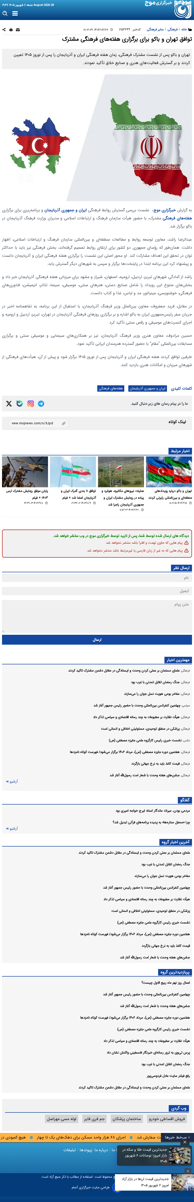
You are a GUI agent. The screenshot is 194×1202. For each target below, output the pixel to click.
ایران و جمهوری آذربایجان (65, 210)
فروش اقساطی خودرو (167, 1119)
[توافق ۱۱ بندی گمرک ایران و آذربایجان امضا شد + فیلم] (73, 471)
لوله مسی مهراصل (61, 1119)
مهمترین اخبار (178, 660)
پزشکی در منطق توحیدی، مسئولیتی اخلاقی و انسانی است (150, 911)
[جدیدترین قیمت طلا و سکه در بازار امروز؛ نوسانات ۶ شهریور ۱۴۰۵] (180, 1155)
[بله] (19, 403)
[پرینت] (11, 30)
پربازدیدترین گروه (175, 972)
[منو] (15, 13)
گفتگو (184, 800)
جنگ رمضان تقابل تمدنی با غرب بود (165, 864)
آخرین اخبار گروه (175, 842)
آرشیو (14, 782)
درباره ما (101, 1150)
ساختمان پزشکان (127, 1119)
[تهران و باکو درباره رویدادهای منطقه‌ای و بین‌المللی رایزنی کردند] (169, 471)
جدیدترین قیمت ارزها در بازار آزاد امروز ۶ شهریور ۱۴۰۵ (145, 1182)
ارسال (97, 640)
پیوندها (85, 1150)
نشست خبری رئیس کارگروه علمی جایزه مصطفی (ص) (153, 922)
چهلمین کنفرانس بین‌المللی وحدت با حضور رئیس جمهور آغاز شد (146, 887)
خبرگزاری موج (165, 210)
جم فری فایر (94, 1119)
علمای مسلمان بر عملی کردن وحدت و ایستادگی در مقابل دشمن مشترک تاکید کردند (134, 852)
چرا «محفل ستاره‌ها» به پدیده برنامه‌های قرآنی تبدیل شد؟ (151, 822)
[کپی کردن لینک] (38, 423)
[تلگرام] (41, 403)
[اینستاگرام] (31, 403)
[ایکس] (9, 404)
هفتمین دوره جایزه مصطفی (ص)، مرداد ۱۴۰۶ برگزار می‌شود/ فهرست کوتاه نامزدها (135, 934)
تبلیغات (70, 1150)
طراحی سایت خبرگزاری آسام (91, 1187)
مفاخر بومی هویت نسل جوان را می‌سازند (162, 876)
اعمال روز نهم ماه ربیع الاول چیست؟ (165, 982)
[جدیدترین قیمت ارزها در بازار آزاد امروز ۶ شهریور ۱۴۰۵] (182, 1182)
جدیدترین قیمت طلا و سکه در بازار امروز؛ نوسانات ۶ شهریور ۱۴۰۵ (145, 1155)
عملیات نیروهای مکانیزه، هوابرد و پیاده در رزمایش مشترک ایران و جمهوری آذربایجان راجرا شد (123, 498)
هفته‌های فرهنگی (177, 218)
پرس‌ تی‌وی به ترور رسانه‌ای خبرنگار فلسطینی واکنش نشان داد (148, 1052)
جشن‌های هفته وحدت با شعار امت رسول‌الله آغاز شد (155, 957)
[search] (5, 13)
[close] (184, 1142)
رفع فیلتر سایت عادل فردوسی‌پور (168, 1076)
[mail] (18, 30)
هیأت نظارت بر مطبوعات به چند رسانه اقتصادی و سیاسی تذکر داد (147, 899)
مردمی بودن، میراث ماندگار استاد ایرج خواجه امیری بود (153, 810)
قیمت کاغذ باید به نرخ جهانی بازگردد (166, 945)
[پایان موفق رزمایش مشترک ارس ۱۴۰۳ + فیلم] (25, 471)
